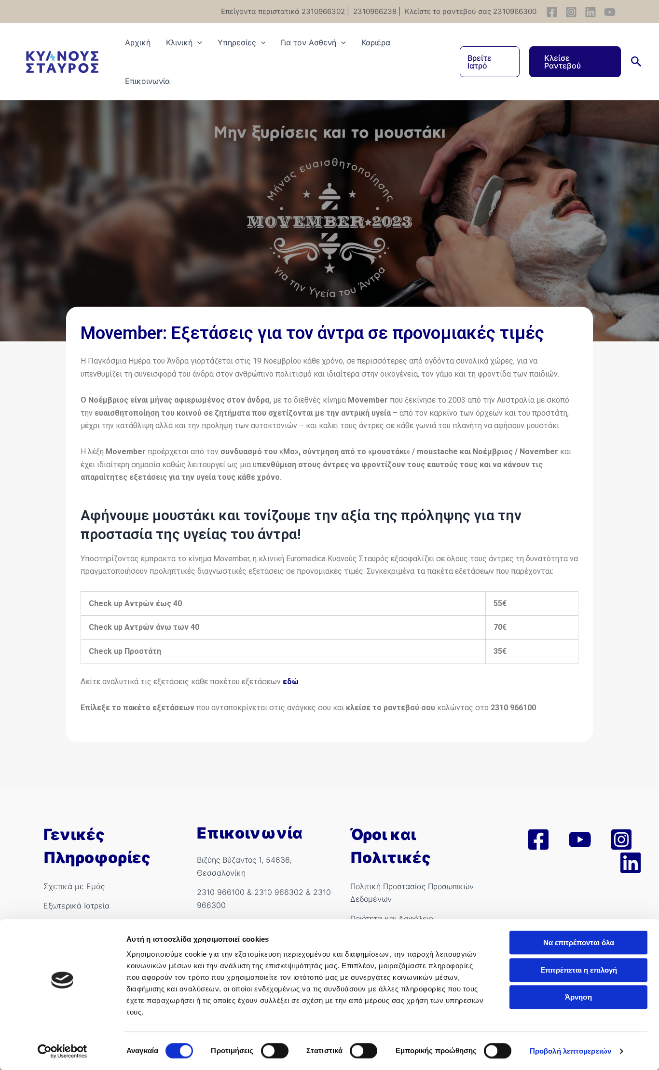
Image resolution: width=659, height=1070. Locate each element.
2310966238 (374, 11)
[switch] (274, 1050)
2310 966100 (221, 892)
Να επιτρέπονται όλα (578, 942)
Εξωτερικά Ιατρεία (76, 905)
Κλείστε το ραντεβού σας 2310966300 (469, 11)
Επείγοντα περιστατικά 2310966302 (283, 11)
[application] (197, 42)
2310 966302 (278, 892)
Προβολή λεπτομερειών (570, 1051)
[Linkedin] (590, 12)
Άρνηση (578, 997)
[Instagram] (571, 12)
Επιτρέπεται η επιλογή (578, 970)
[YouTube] (610, 12)
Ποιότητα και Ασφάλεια (392, 918)
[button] (490, 61)
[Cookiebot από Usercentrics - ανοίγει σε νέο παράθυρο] (62, 1051)
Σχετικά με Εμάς (74, 886)
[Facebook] (552, 12)
